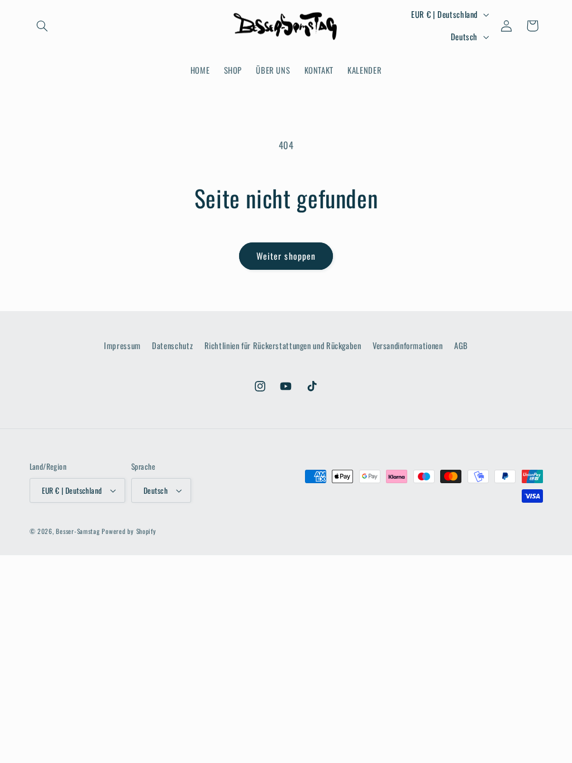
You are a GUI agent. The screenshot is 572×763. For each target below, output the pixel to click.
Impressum (122, 345)
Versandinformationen (408, 345)
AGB (461, 345)
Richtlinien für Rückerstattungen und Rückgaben (282, 345)
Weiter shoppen (286, 256)
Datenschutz (172, 345)
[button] (42, 26)
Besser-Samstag (77, 531)
